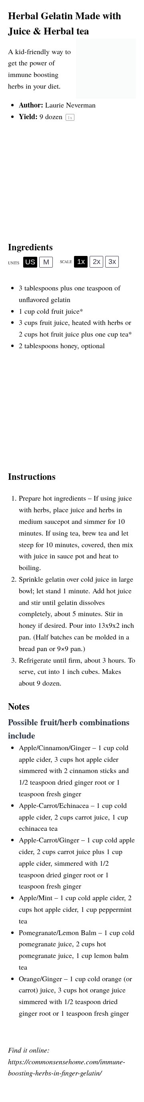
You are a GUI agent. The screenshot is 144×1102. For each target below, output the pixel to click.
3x (112, 262)
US (30, 262)
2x (96, 262)
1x (81, 262)
